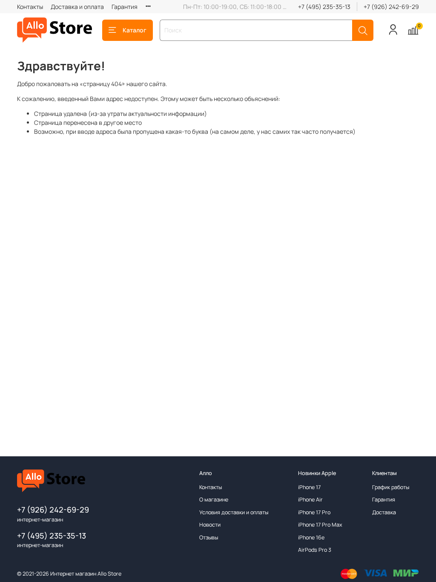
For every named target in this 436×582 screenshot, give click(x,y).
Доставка (384, 512)
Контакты (30, 7)
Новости (210, 524)
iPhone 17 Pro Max (320, 524)
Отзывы (208, 537)
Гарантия (125, 7)
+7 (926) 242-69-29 (391, 7)
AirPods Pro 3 (314, 549)
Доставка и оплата (77, 7)
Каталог (134, 30)
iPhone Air (310, 499)
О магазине (213, 499)
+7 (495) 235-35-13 (324, 7)
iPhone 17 (309, 487)
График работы (390, 487)
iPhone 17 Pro (314, 512)
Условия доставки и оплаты (233, 512)
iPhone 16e (311, 537)
